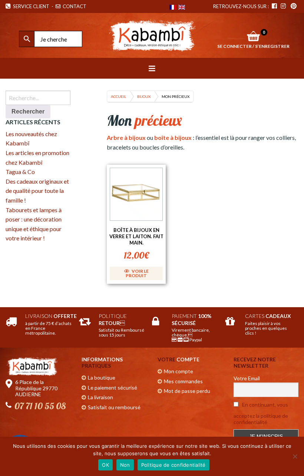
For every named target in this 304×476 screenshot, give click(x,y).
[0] (253, 36)
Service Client (30, 6)
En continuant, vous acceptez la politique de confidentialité (261, 413)
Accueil (118, 96)
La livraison (100, 397)
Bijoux (144, 96)
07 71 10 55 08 (40, 405)
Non (125, 465)
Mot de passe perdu (187, 391)
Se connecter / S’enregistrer (253, 46)
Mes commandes (183, 381)
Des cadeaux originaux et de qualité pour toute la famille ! (37, 191)
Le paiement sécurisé (112, 387)
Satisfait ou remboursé (114, 407)
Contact (73, 6)
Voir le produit (137, 273)
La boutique (101, 377)
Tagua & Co (20, 171)
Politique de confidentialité (173, 465)
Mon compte (178, 371)
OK (105, 465)
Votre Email (247, 378)
